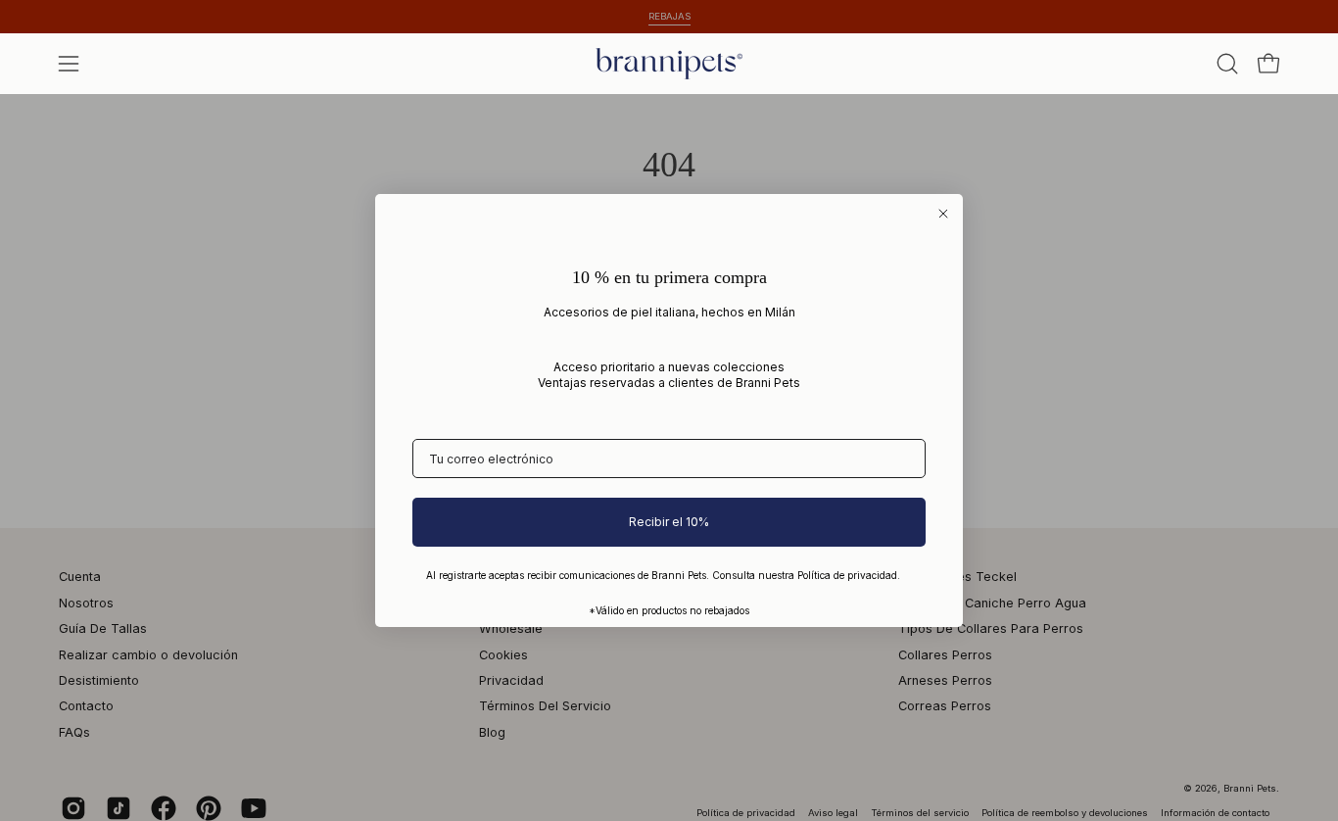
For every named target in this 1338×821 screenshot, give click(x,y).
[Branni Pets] (669, 63)
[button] (1227, 63)
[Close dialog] (943, 213)
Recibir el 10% (669, 521)
